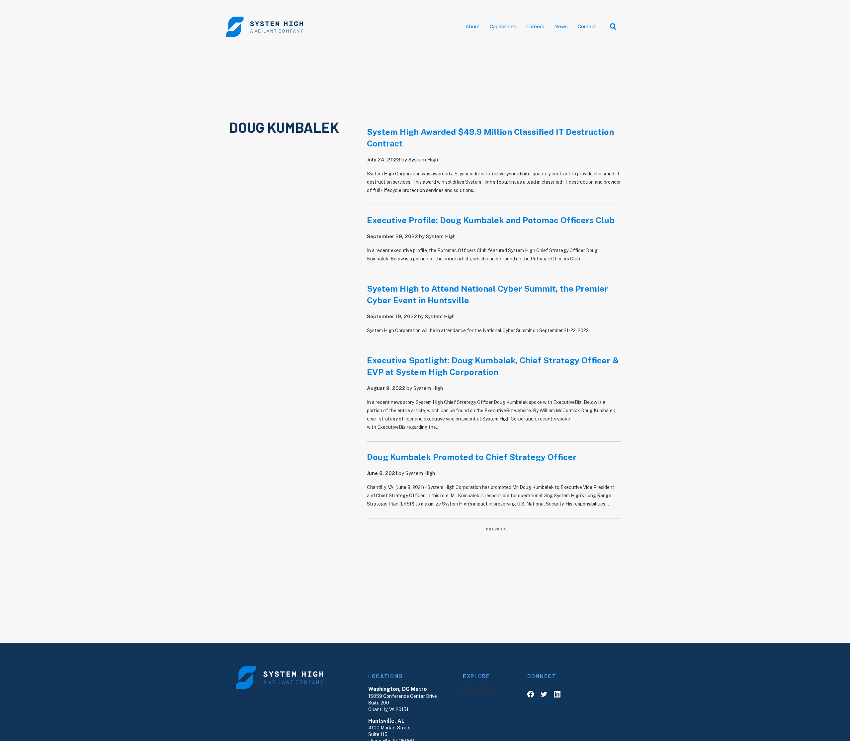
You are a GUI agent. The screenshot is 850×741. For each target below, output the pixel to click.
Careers (535, 26)
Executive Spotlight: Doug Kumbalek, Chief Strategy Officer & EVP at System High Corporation (493, 366)
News (561, 26)
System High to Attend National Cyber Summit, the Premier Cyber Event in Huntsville (487, 294)
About (473, 26)
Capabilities (503, 26)
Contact (587, 26)
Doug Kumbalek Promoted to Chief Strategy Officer (471, 457)
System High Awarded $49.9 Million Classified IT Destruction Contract (490, 137)
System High (423, 159)
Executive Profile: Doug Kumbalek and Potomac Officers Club (491, 220)
